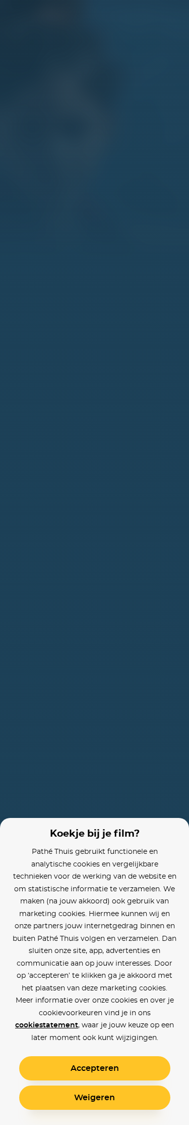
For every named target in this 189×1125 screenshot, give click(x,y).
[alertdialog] (94, 562)
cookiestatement (46, 1025)
